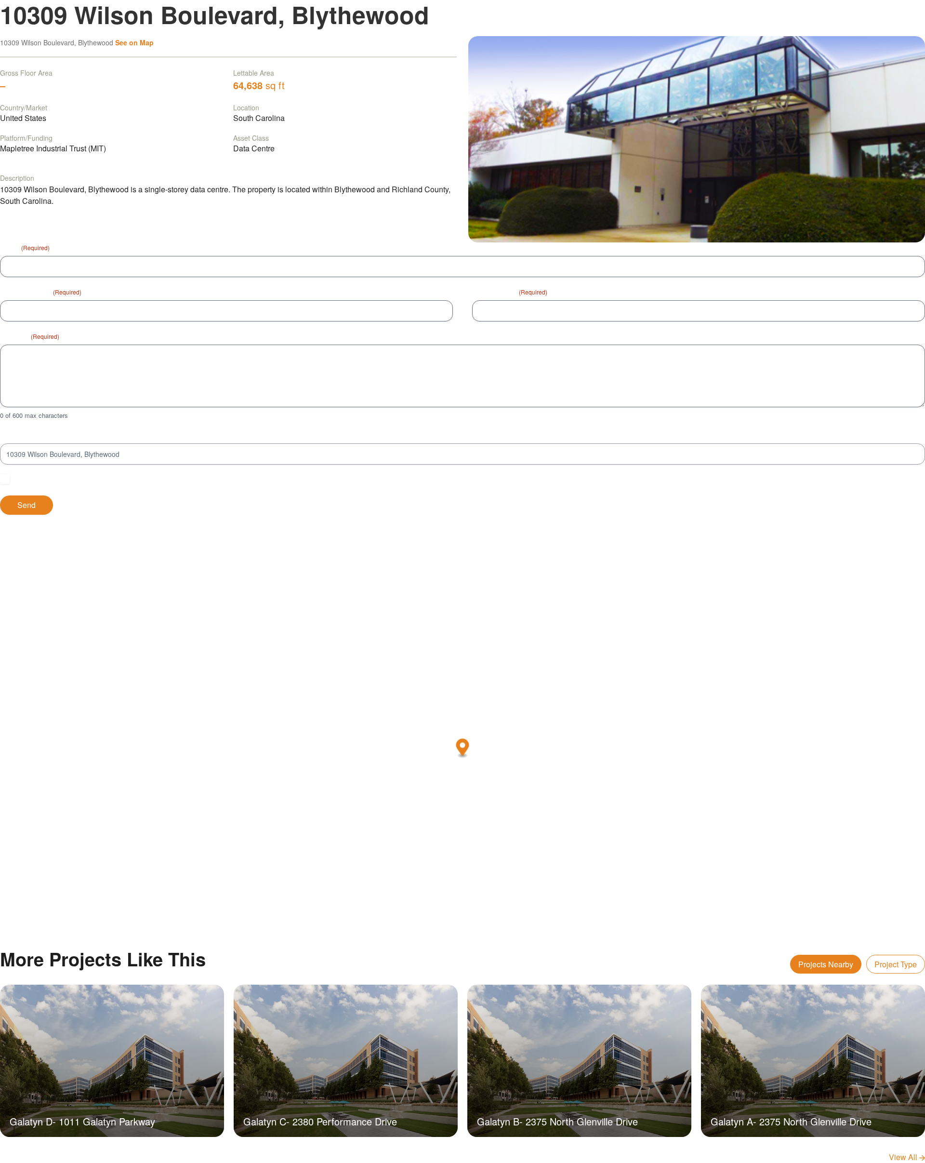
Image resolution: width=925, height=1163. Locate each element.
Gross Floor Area (26, 73)
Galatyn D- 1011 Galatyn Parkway (82, 1121)
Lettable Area (253, 73)
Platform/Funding (26, 138)
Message (29, 336)
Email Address (509, 291)
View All (904, 1157)
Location (246, 107)
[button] (462, 748)
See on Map (134, 42)
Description (17, 178)
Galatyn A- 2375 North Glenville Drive (791, 1121)
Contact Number (40, 291)
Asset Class (251, 138)
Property (13, 435)
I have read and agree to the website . (93, 479)
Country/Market (23, 107)
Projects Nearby (825, 964)
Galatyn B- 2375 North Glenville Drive (557, 1121)
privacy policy (150, 479)
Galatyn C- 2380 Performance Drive (320, 1121)
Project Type (895, 964)
